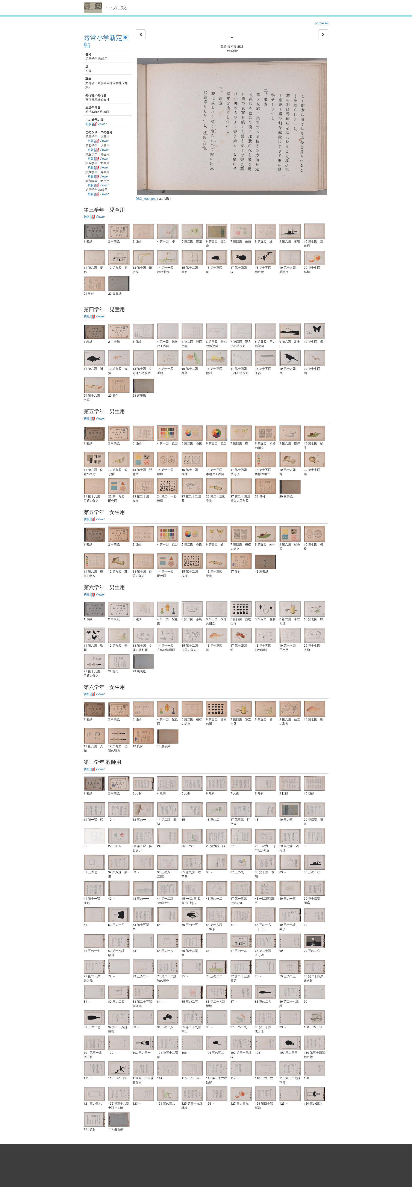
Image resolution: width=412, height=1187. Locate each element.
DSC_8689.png (146, 198)
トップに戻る (116, 7)
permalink (321, 23)
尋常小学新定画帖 (106, 41)
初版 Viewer (96, 124)
